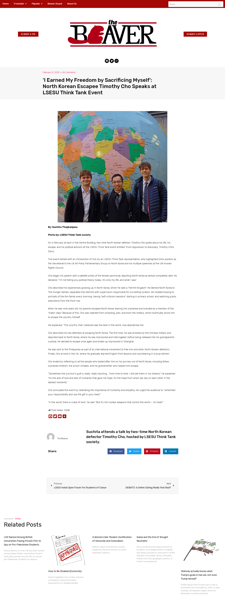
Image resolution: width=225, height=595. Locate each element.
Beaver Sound (55, 3)
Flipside (36, 3)
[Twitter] (112, 61)
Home (6, 3)
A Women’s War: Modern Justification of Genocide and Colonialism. (112, 539)
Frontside (19, 3)
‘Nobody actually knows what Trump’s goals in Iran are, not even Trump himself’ (199, 575)
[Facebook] (107, 61)
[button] (28, 34)
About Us (72, 3)
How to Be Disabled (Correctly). (65, 571)
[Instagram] (116, 61)
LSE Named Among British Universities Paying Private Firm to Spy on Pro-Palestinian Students (22, 541)
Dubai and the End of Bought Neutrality (152, 539)
